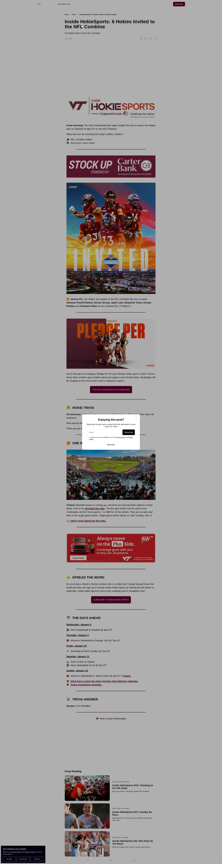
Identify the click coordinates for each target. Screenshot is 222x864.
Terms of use (121, 437)
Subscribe (128, 432)
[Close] (136, 418)
